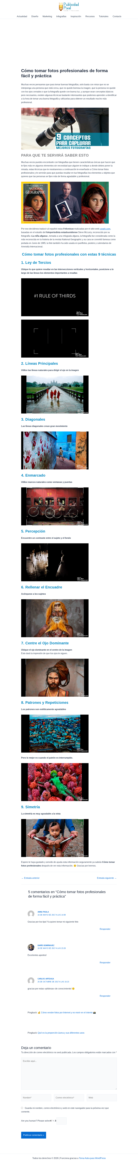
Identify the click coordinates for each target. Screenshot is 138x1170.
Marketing (47, 16)
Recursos (90, 16)
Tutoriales (103, 16)
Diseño (34, 16)
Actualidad (22, 16)
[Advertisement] (69, 39)
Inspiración (76, 16)
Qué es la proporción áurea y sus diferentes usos (61, 1033)
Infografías (61, 16)
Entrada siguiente (107, 878)
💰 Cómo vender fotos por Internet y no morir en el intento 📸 (67, 1012)
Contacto (117, 16)
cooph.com (105, 229)
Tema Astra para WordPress (92, 1158)
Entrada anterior (30, 878)
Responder (105, 929)
